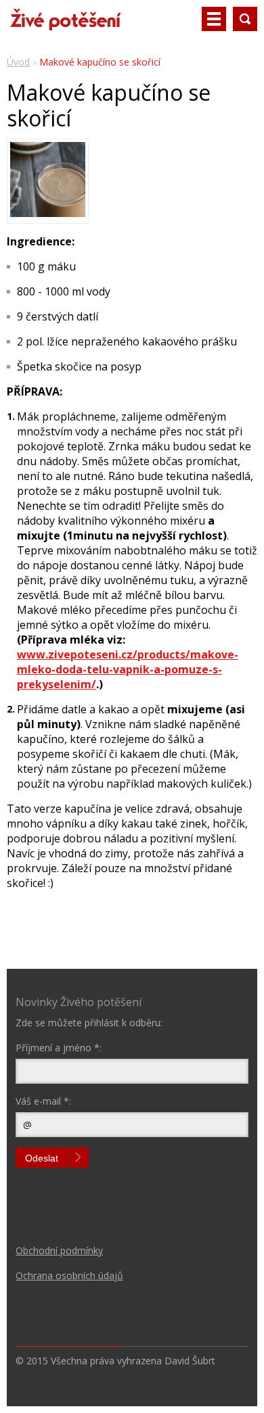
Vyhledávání (245, 19)
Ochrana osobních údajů (69, 1275)
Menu (214, 19)
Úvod (18, 61)
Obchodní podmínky (59, 1250)
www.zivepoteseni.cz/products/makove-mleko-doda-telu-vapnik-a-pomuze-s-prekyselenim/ (127, 669)
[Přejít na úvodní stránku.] (65, 24)
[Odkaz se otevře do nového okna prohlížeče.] (47, 213)
